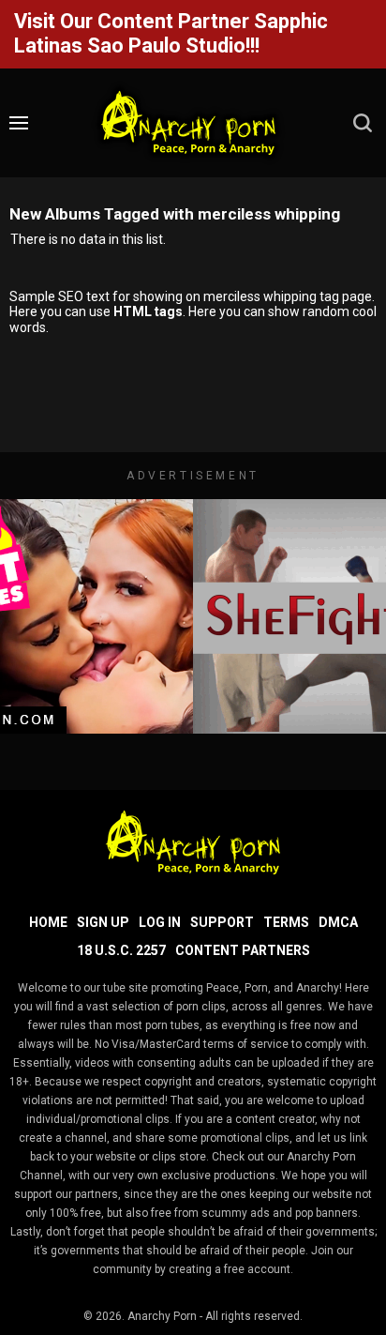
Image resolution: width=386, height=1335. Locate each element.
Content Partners (242, 950)
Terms (286, 922)
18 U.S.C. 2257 (121, 950)
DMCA (338, 922)
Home (48, 922)
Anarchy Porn (162, 1316)
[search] (363, 123)
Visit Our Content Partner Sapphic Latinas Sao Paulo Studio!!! (171, 33)
